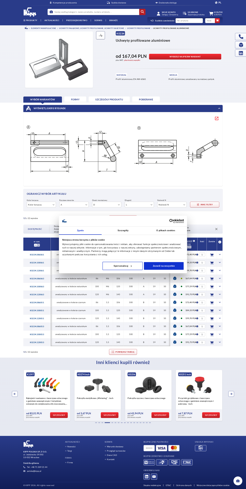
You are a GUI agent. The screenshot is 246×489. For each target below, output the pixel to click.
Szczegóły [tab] (123, 230)
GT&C (168, 485)
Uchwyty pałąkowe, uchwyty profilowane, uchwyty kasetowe (91, 28)
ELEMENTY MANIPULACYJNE (43, 28)
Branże (113, 20)
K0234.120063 (37, 294)
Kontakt (111, 459)
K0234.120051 (37, 318)
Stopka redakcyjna (152, 485)
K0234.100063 (37, 286)
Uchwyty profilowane (138, 28)
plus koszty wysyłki (132, 60)
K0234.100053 (37, 334)
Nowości (71, 446)
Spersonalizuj (121, 266)
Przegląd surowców (116, 451)
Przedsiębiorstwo (76, 20)
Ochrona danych (184, 485)
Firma (70, 462)
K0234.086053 (37, 326)
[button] (96, 422)
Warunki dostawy (115, 446)
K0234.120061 (37, 270)
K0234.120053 (37, 342)
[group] (36, 395)
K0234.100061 (37, 263)
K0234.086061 (37, 255)
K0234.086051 (37, 302)
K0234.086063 (37, 278)
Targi (69, 451)
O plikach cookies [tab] (165, 230)
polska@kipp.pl (33, 471)
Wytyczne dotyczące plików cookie (213, 485)
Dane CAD (112, 455)
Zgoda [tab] (80, 230)
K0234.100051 (37, 310)
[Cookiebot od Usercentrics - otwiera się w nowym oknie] (171, 221)
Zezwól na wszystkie (164, 266)
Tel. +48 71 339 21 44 (36, 467)
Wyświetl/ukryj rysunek (49, 108)
